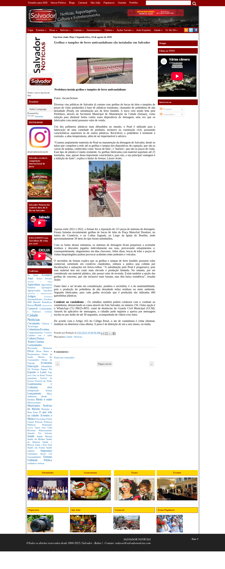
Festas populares (39, 376)
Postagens (167, 109)
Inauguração (36, 390)
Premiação (47, 424)
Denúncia (47, 348)
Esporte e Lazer (37, 372)
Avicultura (47, 299)
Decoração (35, 348)
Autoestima (48, 297)
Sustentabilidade (35, 457)
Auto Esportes (143, 30)
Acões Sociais (44, 278)
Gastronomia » (94, 30)
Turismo (47, 456)
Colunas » (78, 30)
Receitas (33, 430)
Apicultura (47, 291)
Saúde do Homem (39, 440)
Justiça (49, 390)
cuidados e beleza (35, 463)
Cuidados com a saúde (39, 335)
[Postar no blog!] (106, 333)
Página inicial (104, 364)
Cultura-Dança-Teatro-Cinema (36, 340)
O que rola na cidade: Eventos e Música (39, 415)
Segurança (46, 450)
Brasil (38, 305)
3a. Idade (34, 275)
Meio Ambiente (39, 395)
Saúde (32, 436)
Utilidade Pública (39, 460)
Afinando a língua (39, 282)
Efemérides (46, 366)
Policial (39, 422)
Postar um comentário (64, 357)
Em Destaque (34, 369)
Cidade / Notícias (74, 336)
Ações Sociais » (125, 30)
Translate (38, 116)
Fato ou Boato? (39, 375)
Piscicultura (41, 419)
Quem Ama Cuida (43, 428)
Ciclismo (48, 312)
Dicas (31, 351)
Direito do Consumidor (39, 358)
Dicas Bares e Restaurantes (39, 353)
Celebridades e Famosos (39, 310)
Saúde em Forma (36, 447)
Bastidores (47, 302)
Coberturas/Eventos (38, 329)
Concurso (48, 333)
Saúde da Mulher (36, 439)
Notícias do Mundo (39, 407)
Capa (30, 30)
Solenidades (33, 454)
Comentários (168, 114)
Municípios (35, 405)
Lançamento (37, 393)
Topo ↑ (195, 538)
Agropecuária (35, 290)
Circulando (34, 323)
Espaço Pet (46, 369)
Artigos (35, 296)
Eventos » (41, 30)
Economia (46, 362)
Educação (34, 366)
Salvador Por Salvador (39, 433)
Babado (37, 302)
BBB (30, 302)
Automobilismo (35, 299)
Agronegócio (46, 288)
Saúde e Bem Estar (43, 445)
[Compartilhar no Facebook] (114, 333)
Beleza (30, 305)
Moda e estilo (44, 399)
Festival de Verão (43, 381)
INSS (49, 387)
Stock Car (46, 453)
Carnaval (33, 308)
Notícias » (65, 30)
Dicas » (53, 30)
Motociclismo (34, 402)
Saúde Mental (44, 436)
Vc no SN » (171, 30)
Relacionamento (45, 430)
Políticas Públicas (39, 423)
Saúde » (158, 30)
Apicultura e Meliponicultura (39, 293)
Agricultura (34, 284)
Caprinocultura (47, 305)
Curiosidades (34, 345)
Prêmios (31, 428)
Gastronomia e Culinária (39, 385)
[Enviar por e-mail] (102, 333)
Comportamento (35, 332)
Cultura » (109, 30)
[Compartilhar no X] (110, 333)
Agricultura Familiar (39, 286)
